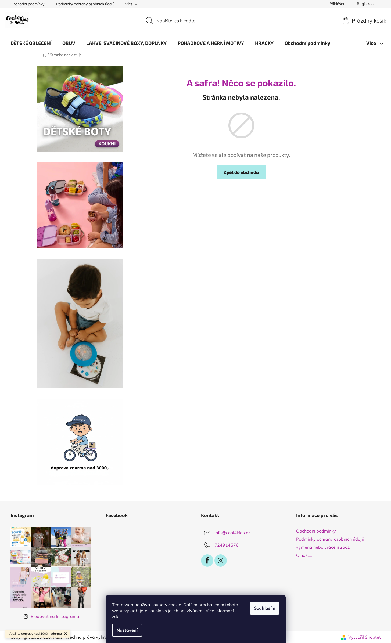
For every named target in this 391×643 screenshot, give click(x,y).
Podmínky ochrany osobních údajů (85, 4)
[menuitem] (31, 43)
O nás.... (304, 555)
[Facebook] (207, 560)
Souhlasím (264, 608)
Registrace (366, 3)
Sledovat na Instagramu (55, 616)
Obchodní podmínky (27, 4)
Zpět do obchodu (241, 172)
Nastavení (127, 630)
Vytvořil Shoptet (364, 637)
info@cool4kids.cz (232, 532)
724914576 (226, 545)
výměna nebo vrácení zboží (323, 547)
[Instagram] (220, 560)
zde (115, 616)
